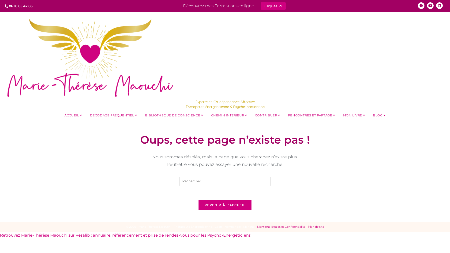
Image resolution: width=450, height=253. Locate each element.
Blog (378, 115)
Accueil (72, 115)
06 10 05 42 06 (20, 6)
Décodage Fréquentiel (112, 115)
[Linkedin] (439, 5)
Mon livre (353, 115)
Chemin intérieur (228, 115)
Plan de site (316, 226)
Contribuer (266, 115)
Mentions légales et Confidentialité (281, 226)
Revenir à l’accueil (225, 205)
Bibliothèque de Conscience (173, 115)
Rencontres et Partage (310, 115)
